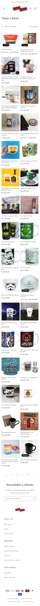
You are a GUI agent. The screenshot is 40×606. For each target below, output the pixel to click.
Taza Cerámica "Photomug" (9, 405)
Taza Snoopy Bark (25, 267)
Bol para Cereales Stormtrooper (10, 295)
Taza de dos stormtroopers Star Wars (10, 268)
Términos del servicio (28, 601)
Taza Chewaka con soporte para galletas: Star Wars (10, 189)
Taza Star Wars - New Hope (9, 350)
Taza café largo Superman (9, 432)
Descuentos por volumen (12, 560)
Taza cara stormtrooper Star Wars (9, 323)
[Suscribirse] (33, 498)
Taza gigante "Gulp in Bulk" (28, 188)
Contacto (7, 555)
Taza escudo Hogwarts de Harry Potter (29, 405)
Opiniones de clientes (11, 551)
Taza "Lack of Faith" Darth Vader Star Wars (29, 350)
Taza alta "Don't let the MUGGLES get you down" (27, 50)
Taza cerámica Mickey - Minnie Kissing (28, 323)
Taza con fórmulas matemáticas (29, 460)
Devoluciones (8, 533)
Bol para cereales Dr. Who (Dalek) (9, 378)
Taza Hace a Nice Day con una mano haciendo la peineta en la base (10, 78)
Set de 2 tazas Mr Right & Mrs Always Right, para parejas (10, 106)
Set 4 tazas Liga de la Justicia (10, 216)
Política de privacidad (26, 598)
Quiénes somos (9, 546)
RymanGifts (15, 598)
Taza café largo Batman (8, 242)
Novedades (7, 573)
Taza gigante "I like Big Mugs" (28, 377)
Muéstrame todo (9, 577)
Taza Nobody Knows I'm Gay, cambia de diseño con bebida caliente (10, 461)
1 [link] (6, 475)
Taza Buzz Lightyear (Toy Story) (29, 161)
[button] (4, 9)
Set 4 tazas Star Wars (26, 216)
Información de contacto (14, 601)
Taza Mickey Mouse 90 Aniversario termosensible (27, 77)
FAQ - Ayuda (8, 524)
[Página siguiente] (34, 474)
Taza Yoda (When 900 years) (28, 242)
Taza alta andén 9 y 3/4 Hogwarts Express (26, 433)
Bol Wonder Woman (7, 49)
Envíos (6, 529)
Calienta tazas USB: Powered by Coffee (29, 134)
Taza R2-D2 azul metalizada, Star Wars (28, 106)
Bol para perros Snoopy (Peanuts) (27, 295)
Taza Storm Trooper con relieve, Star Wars (10, 134)
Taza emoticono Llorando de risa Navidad (9, 161)
